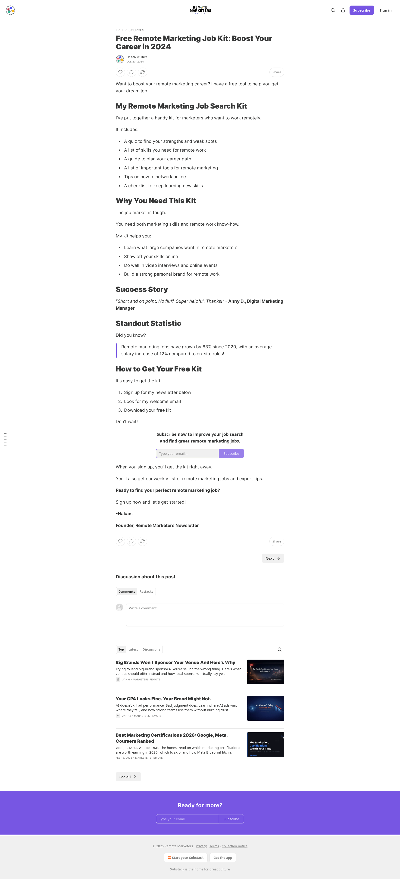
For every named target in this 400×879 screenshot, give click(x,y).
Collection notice (234, 846)
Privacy (201, 846)
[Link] (109, 106)
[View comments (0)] (131, 72)
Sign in (386, 10)
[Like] (120, 72)
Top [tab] (121, 649)
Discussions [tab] (151, 649)
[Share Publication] (343, 10)
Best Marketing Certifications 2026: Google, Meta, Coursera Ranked (172, 738)
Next (270, 558)
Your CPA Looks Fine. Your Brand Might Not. (163, 698)
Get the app (222, 857)
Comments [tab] (127, 591)
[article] (200, 674)
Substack (177, 869)
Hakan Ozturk (137, 57)
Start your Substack (188, 857)
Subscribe (361, 10)
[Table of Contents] (5, 439)
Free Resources (130, 30)
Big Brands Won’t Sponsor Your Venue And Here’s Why (175, 662)
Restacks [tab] (146, 591)
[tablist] (136, 591)
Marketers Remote (146, 679)
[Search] (333, 10)
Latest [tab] (133, 649)
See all (125, 776)
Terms (214, 846)
